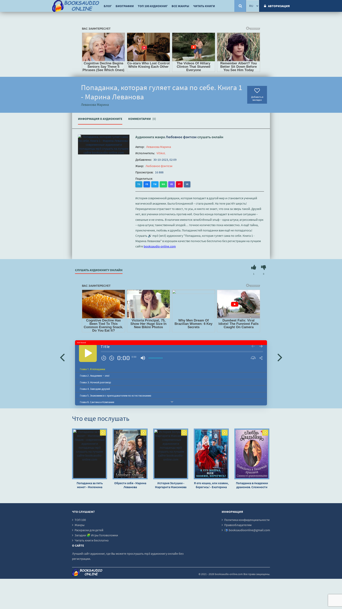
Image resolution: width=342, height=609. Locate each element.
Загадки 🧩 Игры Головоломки (96, 535)
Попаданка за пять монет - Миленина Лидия (90, 485)
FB (146, 184)
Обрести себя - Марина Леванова (130, 485)
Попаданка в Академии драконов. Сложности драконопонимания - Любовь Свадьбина (252, 485)
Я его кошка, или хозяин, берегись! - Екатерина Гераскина (211, 485)
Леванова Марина (158, 147)
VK (187, 184)
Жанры (80, 525)
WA (163, 184)
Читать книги (204, 6)
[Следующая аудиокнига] (280, 357)
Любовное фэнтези (181, 137)
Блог (108, 6)
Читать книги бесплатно (92, 540)
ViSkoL (161, 153)
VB (171, 184)
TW (155, 184)
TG (138, 184)
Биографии (125, 6)
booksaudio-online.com (160, 246)
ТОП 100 (80, 520)
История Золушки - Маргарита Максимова (170, 485)
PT (179, 184)
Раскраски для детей (89, 530)
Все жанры (180, 6)
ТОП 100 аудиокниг (153, 6)
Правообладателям (238, 525)
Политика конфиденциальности (247, 520)
